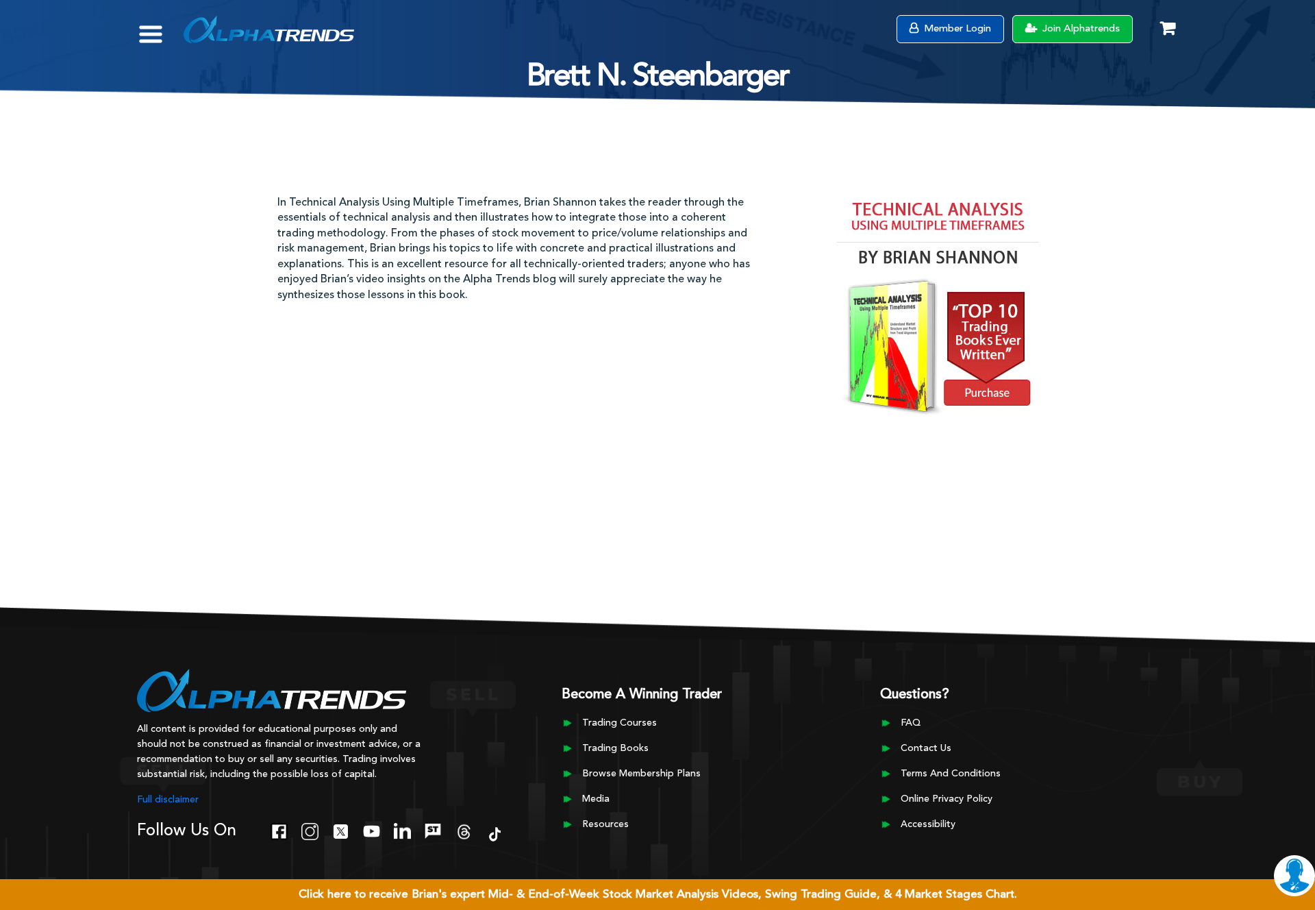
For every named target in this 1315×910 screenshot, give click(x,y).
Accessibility (928, 824)
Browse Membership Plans (641, 773)
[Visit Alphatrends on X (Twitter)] (340, 829)
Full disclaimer (168, 799)
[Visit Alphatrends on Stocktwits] (433, 829)
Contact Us (926, 748)
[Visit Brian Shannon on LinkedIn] (402, 829)
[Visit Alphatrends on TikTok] (494, 832)
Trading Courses (619, 723)
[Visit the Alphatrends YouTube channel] (371, 829)
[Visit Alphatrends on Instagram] (309, 829)
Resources (605, 824)
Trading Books (615, 748)
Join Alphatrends (1080, 29)
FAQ (910, 723)
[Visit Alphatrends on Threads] (464, 829)
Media (596, 799)
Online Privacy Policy (946, 799)
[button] (160, 27)
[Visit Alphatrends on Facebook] (279, 829)
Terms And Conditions (951, 773)
